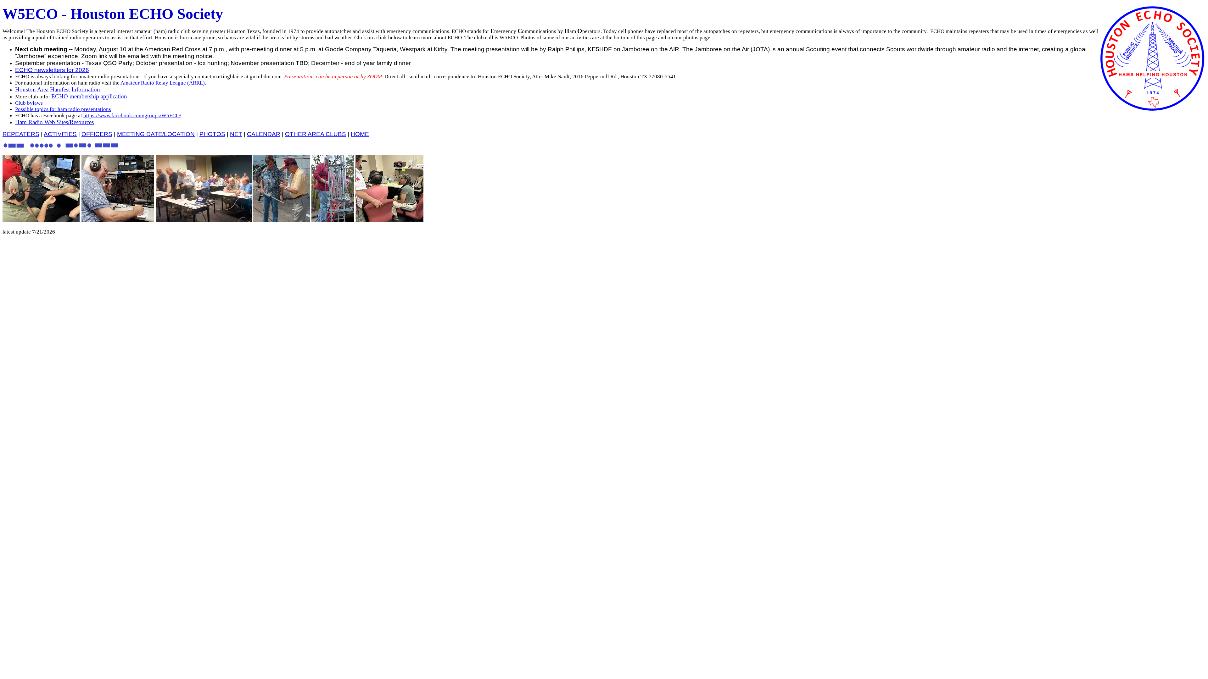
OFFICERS (96, 134)
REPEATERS (21, 134)
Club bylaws (29, 103)
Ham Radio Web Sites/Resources (54, 122)
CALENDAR (263, 134)
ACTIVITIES (60, 134)
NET (236, 134)
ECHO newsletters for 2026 (52, 70)
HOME (360, 134)
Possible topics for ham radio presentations (63, 109)
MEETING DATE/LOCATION (156, 134)
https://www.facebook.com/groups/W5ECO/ (132, 116)
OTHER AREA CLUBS (315, 134)
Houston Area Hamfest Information (57, 89)
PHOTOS (212, 134)
